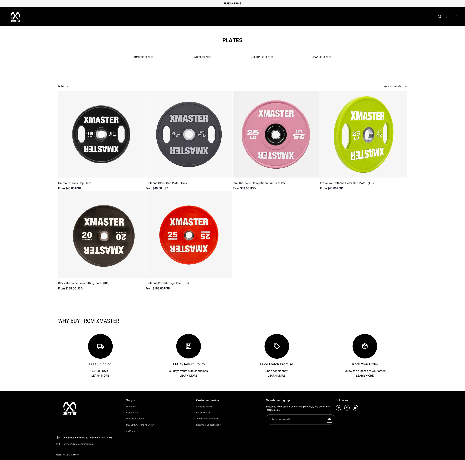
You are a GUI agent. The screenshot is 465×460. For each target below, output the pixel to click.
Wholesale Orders (135, 418)
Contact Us (132, 412)
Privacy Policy (203, 412)
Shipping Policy (204, 406)
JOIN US (130, 430)
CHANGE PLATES (321, 57)
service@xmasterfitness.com (79, 444)
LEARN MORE (100, 375)
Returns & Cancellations (208, 424)
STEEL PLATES (202, 57)
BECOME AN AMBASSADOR (140, 424)
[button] (440, 16)
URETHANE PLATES (262, 57)
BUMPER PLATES (143, 57)
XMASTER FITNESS (71, 455)
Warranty (131, 406)
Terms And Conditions (207, 418)
